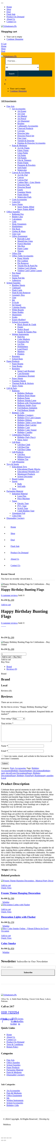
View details (6, 633)
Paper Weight (23, 258)
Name (4, 746)
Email (4, 751)
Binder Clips (17, 216)
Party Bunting (36, 775)
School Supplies (13, 283)
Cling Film (16, 516)
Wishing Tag (22, 459)
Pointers (20, 354)
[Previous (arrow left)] (2, 1140)
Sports (14, 481)
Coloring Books (19, 307)
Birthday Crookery (25, 415)
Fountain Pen (23, 341)
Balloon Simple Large (26, 400)
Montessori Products (26, 474)
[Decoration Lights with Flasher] (15, 905)
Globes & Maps (19, 231)
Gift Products (17, 452)
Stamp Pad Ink (18, 278)
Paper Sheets (17, 378)
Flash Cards (17, 290)
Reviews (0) (12, 669)
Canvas (20, 177)
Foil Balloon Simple (26, 410)
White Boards (18, 310)
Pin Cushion (22, 261)
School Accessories (20, 322)
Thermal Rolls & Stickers (23, 383)
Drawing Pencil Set (25, 136)
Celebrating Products (21, 435)
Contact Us (11, 21)
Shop (9, 9)
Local (3, 778)
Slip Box (21, 246)
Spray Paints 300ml (25, 207)
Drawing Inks (23, 133)
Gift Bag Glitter (24, 449)
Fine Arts (10, 106)
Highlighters (17, 226)
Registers (16, 356)
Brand (9, 666)
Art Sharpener (23, 121)
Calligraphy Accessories (27, 126)
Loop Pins (21, 496)
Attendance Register (26, 376)
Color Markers (23, 339)
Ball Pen (21, 337)
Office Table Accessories (22, 256)
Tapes (14, 501)
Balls (19, 484)
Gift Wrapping (18, 462)
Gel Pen (20, 344)
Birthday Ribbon (24, 420)
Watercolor (22, 170)
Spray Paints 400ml (25, 209)
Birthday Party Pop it (26, 437)
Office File (16, 253)
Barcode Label (23, 239)
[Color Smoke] (28, 931)
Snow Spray (22, 440)
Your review (7, 723)
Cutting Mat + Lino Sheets (28, 182)
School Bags (17, 359)
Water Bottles (18, 312)
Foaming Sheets (24, 192)
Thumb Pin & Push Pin (27, 265)
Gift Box (21, 454)
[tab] (31, 666)
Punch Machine (24, 243)
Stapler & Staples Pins (26, 332)
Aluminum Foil (18, 513)
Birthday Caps (23, 427)
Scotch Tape (22, 508)
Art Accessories (18, 109)
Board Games (18, 479)
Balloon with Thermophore (29, 403)
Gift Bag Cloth (23, 444)
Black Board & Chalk (26, 324)
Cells (14, 221)
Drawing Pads (23, 185)
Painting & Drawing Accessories (31, 143)
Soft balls (21, 486)
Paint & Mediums (19, 145)
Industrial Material (20, 493)
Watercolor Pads (24, 197)
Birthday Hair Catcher (26, 425)
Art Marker (22, 116)
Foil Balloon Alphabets (27, 408)
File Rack (16, 229)
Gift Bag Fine (23, 447)
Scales (14, 317)
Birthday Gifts (18, 413)
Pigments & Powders (26, 165)
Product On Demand (15, 17)
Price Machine (23, 498)
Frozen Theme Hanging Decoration (21, 893)
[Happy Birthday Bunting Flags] (2, 625)
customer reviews (9, 595)
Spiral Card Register (26, 371)
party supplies (47, 775)
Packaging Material (15, 491)
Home (9, 7)
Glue (14, 297)
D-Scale (15, 302)
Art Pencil (21, 118)
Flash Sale (11, 14)
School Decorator (24, 476)
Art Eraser (21, 111)
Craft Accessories (19, 199)
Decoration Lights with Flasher (18, 917)
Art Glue (21, 113)
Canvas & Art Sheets (21, 172)
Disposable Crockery (16, 518)
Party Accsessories (18, 768)
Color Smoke (8, 943)
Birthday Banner (18, 771)
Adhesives (16, 280)
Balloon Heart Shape (26, 395)
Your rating (6, 718)
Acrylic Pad (22, 175)
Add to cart (6, 604)
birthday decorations (34, 771)
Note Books (17, 366)
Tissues (20, 251)
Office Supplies (13, 212)
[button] (3, 44)
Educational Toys (19, 467)
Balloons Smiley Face (26, 405)
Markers (20, 351)
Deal (9, 12)
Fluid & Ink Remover (21, 292)
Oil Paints (21, 155)
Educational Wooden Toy (28, 471)
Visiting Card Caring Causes (29, 270)
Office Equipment (19, 236)
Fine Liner (21, 138)
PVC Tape (22, 506)
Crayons (21, 131)
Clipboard (16, 288)
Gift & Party (12, 388)
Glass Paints (22, 153)
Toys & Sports (13, 464)
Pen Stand (16, 273)
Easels (20, 189)
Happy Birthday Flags (20, 775)
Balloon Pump (23, 398)
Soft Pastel (22, 167)
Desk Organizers (19, 224)
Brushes (20, 123)
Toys (14, 489)
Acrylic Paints (23, 148)
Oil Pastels (22, 158)
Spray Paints (17, 204)
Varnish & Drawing (25, 140)
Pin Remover (23, 263)
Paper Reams (17, 364)
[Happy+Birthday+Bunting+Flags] (3, 625)
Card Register (23, 373)
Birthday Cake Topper (27, 430)
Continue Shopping (15, 39)
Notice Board (23, 329)
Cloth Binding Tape (25, 511)
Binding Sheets (18, 285)
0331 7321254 (10, 1012)
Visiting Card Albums (26, 268)
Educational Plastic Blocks (28, 469)
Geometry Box (18, 295)
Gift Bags (16, 442)
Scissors (15, 275)
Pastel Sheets (23, 194)
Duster (20, 327)
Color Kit (16, 202)
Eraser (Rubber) (19, 319)
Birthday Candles (24, 432)
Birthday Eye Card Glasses (29, 417)
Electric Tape (23, 503)
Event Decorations (19, 773)
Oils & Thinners (24, 160)
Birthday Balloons (25, 393)
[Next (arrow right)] (5, 1140)
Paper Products (13, 361)
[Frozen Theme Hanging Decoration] (27, 881)
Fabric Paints (23, 150)
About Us (11, 19)
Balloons (16, 391)
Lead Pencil (22, 349)
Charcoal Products (25, 128)
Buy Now (17, 657)
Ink (13, 300)
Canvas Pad (22, 180)
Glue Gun (16, 234)
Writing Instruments (20, 334)
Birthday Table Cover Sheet (29, 422)
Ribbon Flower (23, 457)
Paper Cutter (22, 248)
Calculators (17, 219)
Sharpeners (16, 315)
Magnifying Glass (25, 241)
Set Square (16, 305)
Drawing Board (24, 187)
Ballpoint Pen (18, 214)
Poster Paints (22, 163)
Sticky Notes (17, 386)
